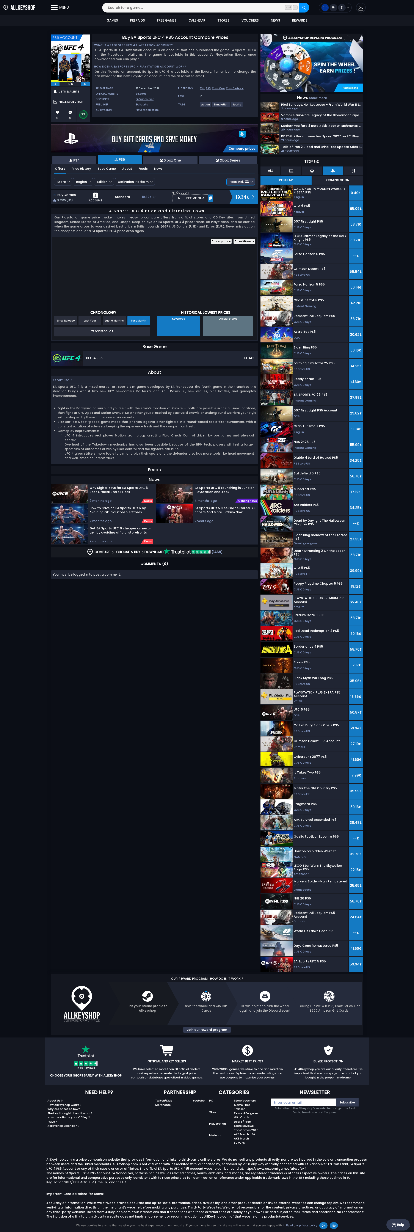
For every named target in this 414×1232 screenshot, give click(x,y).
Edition (102, 182)
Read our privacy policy (301, 1225)
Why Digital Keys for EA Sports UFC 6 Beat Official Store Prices (118, 490)
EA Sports (142, 104)
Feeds (143, 168)
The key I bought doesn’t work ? (69, 1113)
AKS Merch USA (244, 1134)
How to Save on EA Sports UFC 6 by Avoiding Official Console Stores (117, 510)
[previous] (55, 84)
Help (400, 1225)
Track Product (102, 331)
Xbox (212, 1112)
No (334, 1225)
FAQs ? (52, 1122)
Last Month (138, 320)
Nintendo (215, 1135)
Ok (323, 1225)
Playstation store (147, 110)
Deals (148, 501)
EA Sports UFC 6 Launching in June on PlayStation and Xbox (224, 490)
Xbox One (218, 88)
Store (61, 182)
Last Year (90, 320)
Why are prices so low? (63, 1109)
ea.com (141, 94)
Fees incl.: (237, 182)
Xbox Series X (234, 88)
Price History (81, 168)
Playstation (217, 1124)
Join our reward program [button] (207, 1030)
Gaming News (247, 501)
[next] (85, 84)
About (127, 168)
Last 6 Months (114, 320)
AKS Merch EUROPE (241, 1140)
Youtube (199, 1101)
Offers (60, 168)
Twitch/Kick (163, 1101)
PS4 (202, 88)
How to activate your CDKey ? (68, 1117)
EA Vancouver (145, 99)
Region (81, 182)
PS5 (208, 88)
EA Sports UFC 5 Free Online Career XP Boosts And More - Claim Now (225, 510)
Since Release (65, 320)
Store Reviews (244, 1126)
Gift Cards (241, 1117)
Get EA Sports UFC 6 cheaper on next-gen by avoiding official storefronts (120, 530)
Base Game (106, 168)
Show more (318, 98)
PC (211, 1101)
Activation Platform (133, 182)
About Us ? (55, 1101)
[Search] (304, 8)
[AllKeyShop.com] (19, 8)
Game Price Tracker (242, 1107)
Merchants (163, 1105)
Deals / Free (242, 1122)
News (158, 168)
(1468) (217, 552)
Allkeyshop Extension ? (63, 1126)
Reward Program (246, 1113)
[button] (361, 8)
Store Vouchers (245, 1101)
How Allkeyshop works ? (64, 1105)
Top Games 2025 (246, 1130)
